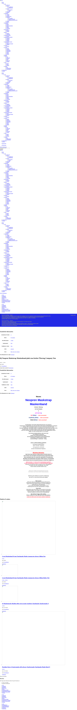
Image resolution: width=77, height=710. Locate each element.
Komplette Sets (8, 16)
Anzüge (7, 48)
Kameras (5, 45)
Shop (3, 3)
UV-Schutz (8, 28)
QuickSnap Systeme (9, 43)
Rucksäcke (8, 60)
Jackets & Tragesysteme (8, 41)
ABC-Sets (8, 5)
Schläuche (8, 17)
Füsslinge (7, 49)
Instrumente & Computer (8, 37)
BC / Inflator (10, 18)
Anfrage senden (73, 315)
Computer (8, 38)
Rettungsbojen (8, 68)
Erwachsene (10, 9)
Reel (7, 67)
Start (3, 2)
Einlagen (7, 33)
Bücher (5, 32)
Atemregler (6, 13)
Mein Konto (4, 143)
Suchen (1, 149)
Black (12, 351)
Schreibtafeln (8, 69)
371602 (12, 340)
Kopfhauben (8, 51)
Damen (7, 23)
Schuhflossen (10, 7)
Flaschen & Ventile (7, 35)
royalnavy (18, 351)
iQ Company (13, 337)
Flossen (7, 76)
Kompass (7, 110)
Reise (7, 59)
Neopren (5, 47)
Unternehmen (4, 70)
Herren (7, 24)
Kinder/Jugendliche (9, 25)
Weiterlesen (4, 563)
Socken (7, 53)
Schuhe (7, 52)
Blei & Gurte (6, 29)
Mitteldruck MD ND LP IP (12, 20)
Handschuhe (8, 50)
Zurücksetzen (11, 367)
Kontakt (3, 71)
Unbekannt (12, 354)
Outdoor (7, 27)
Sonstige (7, 61)
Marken (7, 26)
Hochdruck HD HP (11, 19)
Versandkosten (4, 366)
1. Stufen (7, 14)
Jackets (7, 42)
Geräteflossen (10, 6)
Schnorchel (8, 11)
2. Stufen (7, 15)
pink (14, 351)
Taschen (7, 21)
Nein (11, 343)
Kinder (9, 10)
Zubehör (7, 12)
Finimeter (7, 109)
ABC (5, 4)
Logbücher (8, 34)
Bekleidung (6, 93)
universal (12, 387)
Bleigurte (7, 30)
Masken (7, 8)
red (15, 351)
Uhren (5, 62)
